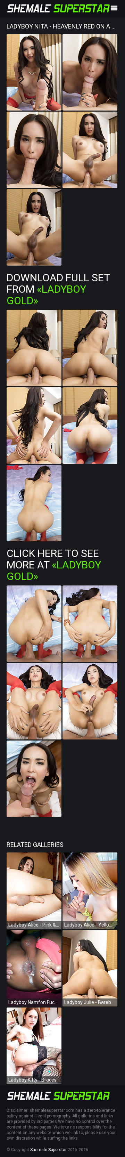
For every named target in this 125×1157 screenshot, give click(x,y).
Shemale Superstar (48, 1149)
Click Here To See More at (54, 564)
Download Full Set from (58, 289)
